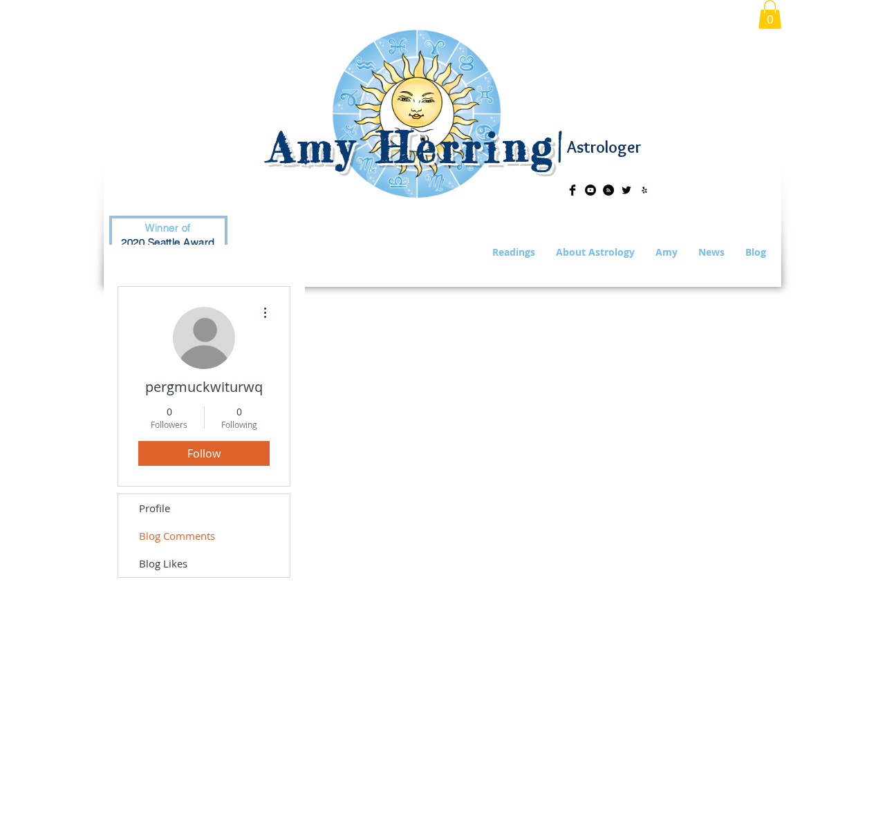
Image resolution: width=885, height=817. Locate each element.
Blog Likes (163, 563)
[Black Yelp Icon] (644, 190)
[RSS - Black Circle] (608, 190)
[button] (770, 14)
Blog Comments (177, 536)
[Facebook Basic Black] (572, 190)
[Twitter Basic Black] (626, 190)
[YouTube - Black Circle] (590, 190)
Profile (154, 508)
